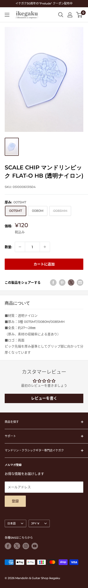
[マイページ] (70, 14)
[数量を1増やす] (45, 247)
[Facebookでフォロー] (8, 546)
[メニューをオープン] (7, 15)
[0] (79, 15)
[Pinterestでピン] (62, 282)
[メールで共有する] (80, 282)
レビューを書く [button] (44, 398)
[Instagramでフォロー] (26, 546)
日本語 (11, 523)
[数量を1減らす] (20, 247)
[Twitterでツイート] (71, 282)
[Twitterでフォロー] (17, 546)
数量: (8, 247)
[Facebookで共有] (53, 282)
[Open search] (60, 14)
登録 (15, 501)
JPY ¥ (35, 523)
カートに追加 (44, 264)
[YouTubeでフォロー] (34, 546)
